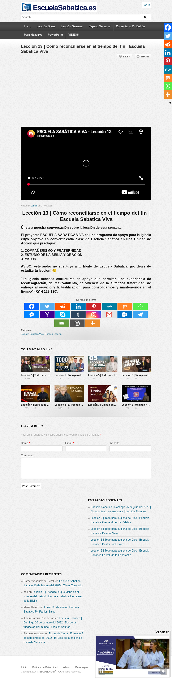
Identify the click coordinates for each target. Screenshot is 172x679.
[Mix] (124, 306)
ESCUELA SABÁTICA (50, 671)
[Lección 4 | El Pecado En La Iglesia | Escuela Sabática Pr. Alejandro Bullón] (69, 393)
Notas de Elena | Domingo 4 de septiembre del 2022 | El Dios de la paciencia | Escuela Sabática (53, 638)
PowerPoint (55, 34)
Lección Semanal (72, 26)
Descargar (81, 667)
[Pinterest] (93, 306)
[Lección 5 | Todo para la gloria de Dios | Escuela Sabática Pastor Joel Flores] (102, 364)
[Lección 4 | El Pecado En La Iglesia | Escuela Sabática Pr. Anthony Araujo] (35, 393)
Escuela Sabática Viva (32, 334)
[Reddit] (62, 306)
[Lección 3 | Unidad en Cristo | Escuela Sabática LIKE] (102, 393)
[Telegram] (140, 314)
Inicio (27, 26)
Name (24, 443)
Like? (126, 56)
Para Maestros (33, 34)
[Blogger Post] (77, 323)
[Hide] (170, 102)
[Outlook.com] (124, 314)
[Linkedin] (78, 306)
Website (114, 443)
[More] (92, 323)
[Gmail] (109, 314)
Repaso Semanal (100, 26)
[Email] (61, 323)
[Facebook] (31, 306)
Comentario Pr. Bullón (130, 26)
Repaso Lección (53, 334)
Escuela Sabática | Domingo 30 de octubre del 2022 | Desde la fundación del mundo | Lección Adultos (52, 622)
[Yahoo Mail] (47, 314)
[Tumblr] (78, 314)
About (66, 667)
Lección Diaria (46, 26)
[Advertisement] (86, 95)
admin (34, 205)
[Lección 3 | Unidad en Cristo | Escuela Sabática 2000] (136, 393)
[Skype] (62, 314)
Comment (27, 455)
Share (145, 56)
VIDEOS (73, 34)
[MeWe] (109, 306)
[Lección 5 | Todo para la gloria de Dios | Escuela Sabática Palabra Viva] (69, 364)
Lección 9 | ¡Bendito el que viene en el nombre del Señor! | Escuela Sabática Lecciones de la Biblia (53, 596)
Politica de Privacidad (45, 667)
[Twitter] (47, 306)
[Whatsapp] (140, 306)
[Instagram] (93, 314)
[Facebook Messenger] (31, 314)
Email (68, 443)
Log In (146, 5)
